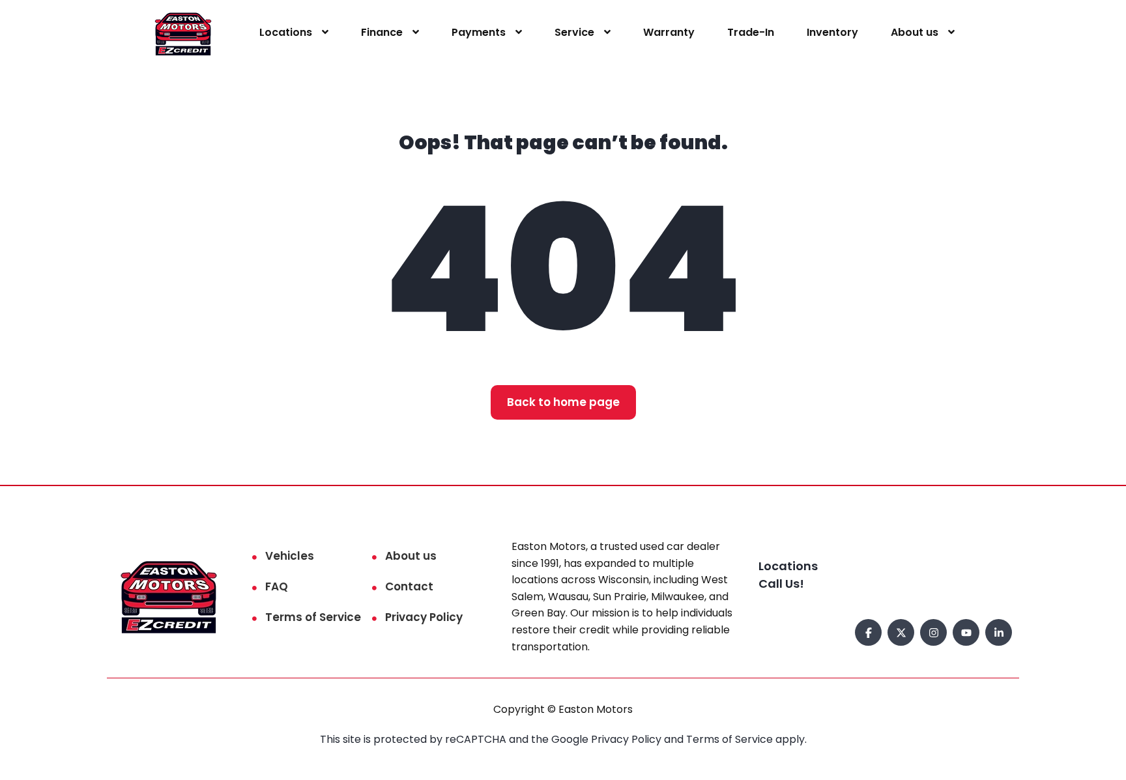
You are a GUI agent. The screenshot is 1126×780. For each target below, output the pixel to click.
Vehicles (289, 556)
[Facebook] (868, 632)
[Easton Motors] (183, 32)
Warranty (669, 32)
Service (574, 32)
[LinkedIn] (998, 632)
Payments (479, 32)
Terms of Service (313, 617)
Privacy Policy (424, 617)
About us (914, 32)
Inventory (832, 32)
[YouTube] (966, 632)
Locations (285, 32)
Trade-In (750, 32)
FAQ (276, 586)
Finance (382, 32)
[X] (901, 632)
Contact (409, 586)
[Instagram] (933, 632)
